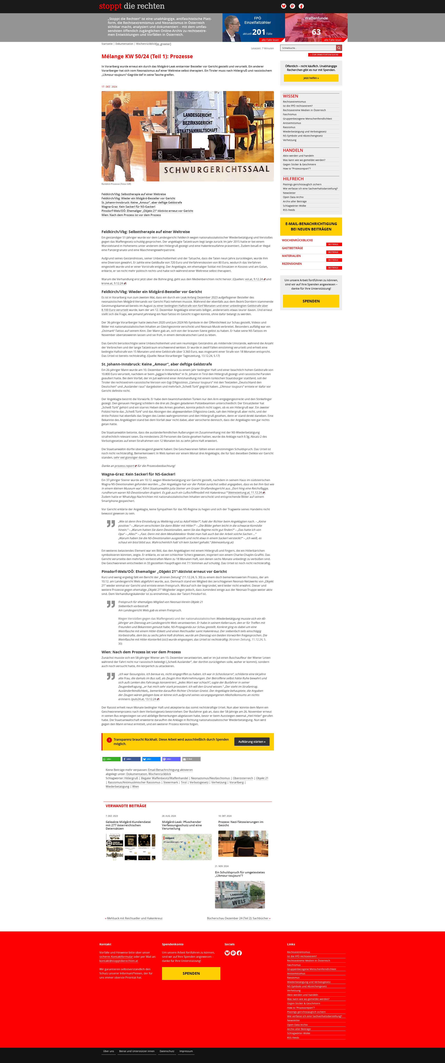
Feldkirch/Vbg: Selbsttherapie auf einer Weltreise (134, 194)
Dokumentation (124, 43)
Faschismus (290, 114)
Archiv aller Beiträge (295, 201)
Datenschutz (167, 1051)
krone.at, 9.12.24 (112, 283)
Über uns (108, 1051)
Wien (135, 786)
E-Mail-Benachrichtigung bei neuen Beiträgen (311, 226)
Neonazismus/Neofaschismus (210, 778)
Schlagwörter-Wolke (294, 205)
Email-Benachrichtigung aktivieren (170, 770)
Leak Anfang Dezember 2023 (199, 297)
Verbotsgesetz (199, 782)
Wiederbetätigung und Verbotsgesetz (304, 131)
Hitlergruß (131, 778)
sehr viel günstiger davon (130, 457)
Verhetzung (218, 782)
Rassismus (289, 127)
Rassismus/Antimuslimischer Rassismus (134, 782)
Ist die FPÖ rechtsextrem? (298, 105)
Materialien (310, 257)
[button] (111, 759)
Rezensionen (310, 265)
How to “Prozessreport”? (297, 168)
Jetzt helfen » (311, 78)
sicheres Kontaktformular (116, 957)
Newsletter (289, 192)
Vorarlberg (236, 782)
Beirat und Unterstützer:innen (137, 1051)
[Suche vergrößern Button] (339, 48)
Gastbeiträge (310, 250)
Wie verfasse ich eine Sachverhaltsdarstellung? (310, 188)
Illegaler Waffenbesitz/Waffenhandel (164, 778)
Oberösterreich (243, 778)
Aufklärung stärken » (251, 742)
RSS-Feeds (289, 210)
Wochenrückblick (146, 43)
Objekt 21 (262, 778)
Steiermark (170, 782)
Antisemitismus (292, 123)
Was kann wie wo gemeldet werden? (304, 160)
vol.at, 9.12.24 (254, 279)
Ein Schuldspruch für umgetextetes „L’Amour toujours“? (240, 874)
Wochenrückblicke (310, 242)
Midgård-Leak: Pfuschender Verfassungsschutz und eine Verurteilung (182, 825)
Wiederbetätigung (117, 786)
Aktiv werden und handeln (298, 155)
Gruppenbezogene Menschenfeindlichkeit (307, 118)
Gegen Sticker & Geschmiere (299, 164)
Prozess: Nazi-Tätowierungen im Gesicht (240, 823)
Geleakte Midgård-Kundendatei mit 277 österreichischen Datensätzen (128, 825)
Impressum (186, 1051)
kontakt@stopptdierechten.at (118, 961)
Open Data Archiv (293, 197)
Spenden (311, 301)
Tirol (184, 782)
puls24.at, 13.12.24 (144, 699)
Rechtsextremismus (294, 101)
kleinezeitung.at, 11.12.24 (245, 492)
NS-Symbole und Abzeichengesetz (303, 135)
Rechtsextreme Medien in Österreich (304, 110)
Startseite (107, 43)
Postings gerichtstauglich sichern (302, 184)
